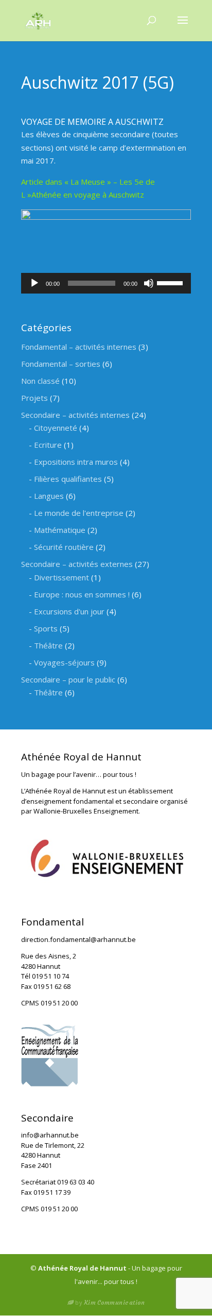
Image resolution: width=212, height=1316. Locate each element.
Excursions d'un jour (69, 611)
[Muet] (149, 283)
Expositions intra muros (76, 462)
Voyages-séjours (64, 662)
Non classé (40, 381)
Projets (34, 398)
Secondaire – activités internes (75, 415)
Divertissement (61, 577)
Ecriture (48, 445)
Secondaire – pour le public (68, 679)
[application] (106, 283)
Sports (46, 628)
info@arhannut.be (50, 1135)
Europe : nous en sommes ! (82, 594)
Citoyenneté (55, 428)
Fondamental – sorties (60, 364)
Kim (114, 1302)
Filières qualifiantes (68, 479)
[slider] (171, 282)
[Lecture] (34, 283)
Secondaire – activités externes (77, 564)
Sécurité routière (64, 547)
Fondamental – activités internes (78, 347)
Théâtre (48, 645)
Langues (49, 496)
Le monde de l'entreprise (78, 513)
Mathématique (59, 530)
